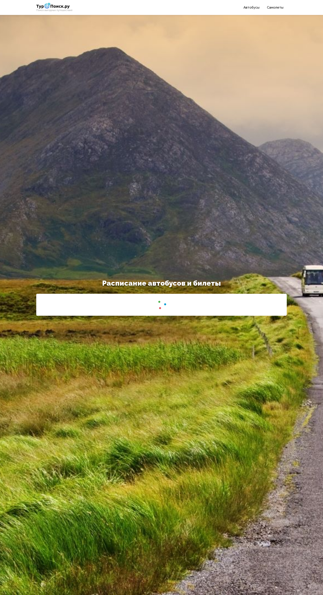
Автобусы (251, 7)
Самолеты (275, 7)
